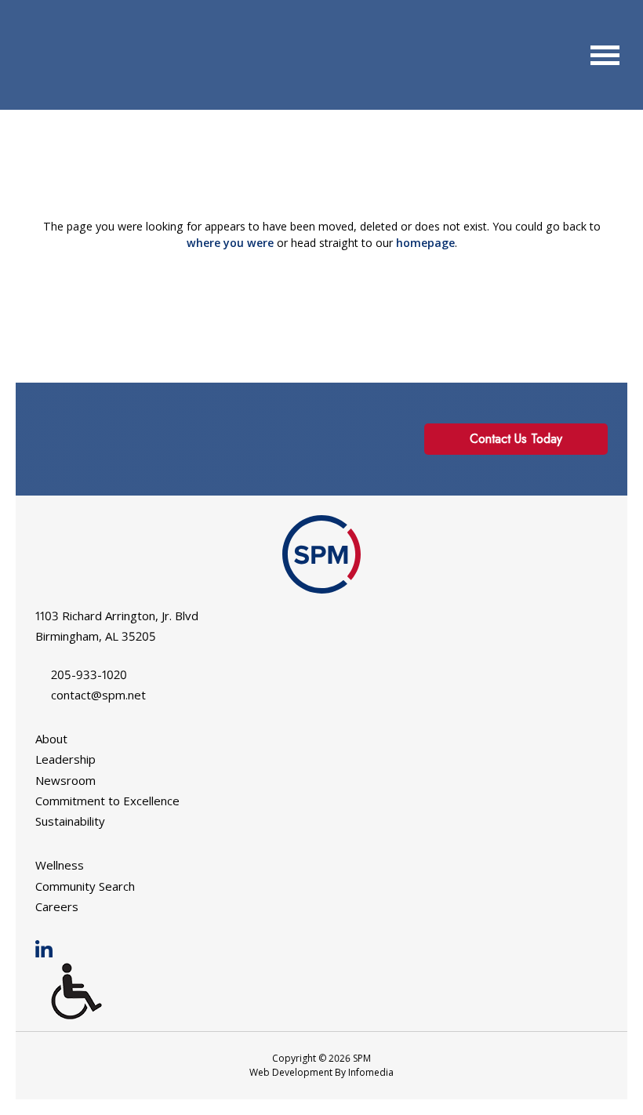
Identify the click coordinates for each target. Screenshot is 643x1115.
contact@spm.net (98, 695)
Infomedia (371, 1072)
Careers (56, 906)
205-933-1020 (89, 674)
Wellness (59, 865)
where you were (230, 242)
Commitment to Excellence (107, 800)
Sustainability (70, 821)
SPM (59, 55)
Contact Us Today (516, 439)
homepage (425, 242)
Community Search (85, 886)
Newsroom (65, 780)
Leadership (65, 759)
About (51, 738)
